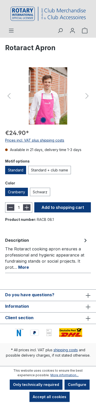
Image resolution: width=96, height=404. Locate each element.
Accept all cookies (49, 397)
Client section (19, 317)
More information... (64, 375)
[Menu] (11, 30)
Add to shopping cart (62, 207)
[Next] (87, 96)
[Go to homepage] (48, 13)
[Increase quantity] (26, 207)
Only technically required (36, 384)
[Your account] (72, 30)
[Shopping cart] (85, 30)
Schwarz (40, 192)
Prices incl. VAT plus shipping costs (34, 140)
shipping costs (66, 350)
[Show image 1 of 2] (43, 120)
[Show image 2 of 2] (52, 120)
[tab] (46, 253)
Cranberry (16, 192)
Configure (77, 384)
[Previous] (9, 96)
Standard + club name (49, 170)
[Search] (60, 30)
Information (17, 306)
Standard (15, 170)
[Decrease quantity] (10, 207)
